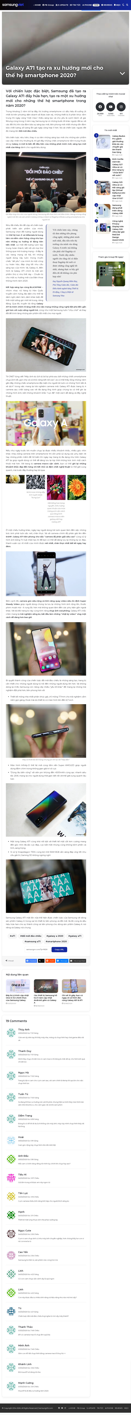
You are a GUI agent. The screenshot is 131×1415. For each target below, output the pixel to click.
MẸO (118, 5)
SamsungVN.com (45, 1408)
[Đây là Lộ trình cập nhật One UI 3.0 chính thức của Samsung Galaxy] (18, 986)
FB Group (49, 5)
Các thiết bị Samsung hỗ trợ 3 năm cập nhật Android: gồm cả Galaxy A (45, 999)
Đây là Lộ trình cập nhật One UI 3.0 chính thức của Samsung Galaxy (17, 997)
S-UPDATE (62, 5)
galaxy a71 (75, 936)
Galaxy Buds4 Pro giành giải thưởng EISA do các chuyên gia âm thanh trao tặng (118, 144)
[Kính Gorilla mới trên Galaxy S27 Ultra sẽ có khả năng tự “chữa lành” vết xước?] (103, 165)
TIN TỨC (76, 5)
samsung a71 (33, 941)
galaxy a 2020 (55, 936)
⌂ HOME (37, 5)
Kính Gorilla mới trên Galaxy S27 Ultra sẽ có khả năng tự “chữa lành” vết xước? (118, 167)
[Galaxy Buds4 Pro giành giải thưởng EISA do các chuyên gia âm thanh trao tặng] (103, 142)
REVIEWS (107, 5)
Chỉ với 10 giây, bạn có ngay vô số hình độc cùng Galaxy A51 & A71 (72, 997)
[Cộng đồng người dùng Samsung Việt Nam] (13, 5)
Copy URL (59, 949)
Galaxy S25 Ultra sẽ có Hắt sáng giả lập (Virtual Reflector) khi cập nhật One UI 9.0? (118, 190)
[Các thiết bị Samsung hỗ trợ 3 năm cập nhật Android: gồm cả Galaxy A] (46, 986)
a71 (13, 936)
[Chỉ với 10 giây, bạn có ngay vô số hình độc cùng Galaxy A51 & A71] (74, 986)
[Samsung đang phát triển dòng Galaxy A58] (103, 211)
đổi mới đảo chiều (31, 936)
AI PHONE (90, 5)
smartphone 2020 (57, 941)
